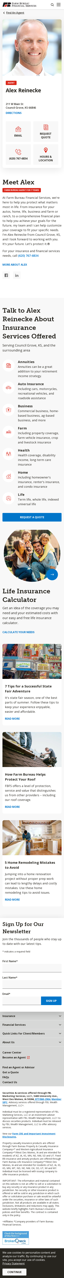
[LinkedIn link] (17, 275)
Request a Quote (32, 517)
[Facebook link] (6, 275)
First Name (10, 961)
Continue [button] (14, 1272)
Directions (13, 113)
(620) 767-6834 (28, 256)
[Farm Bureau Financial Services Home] (19, 4)
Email (6, 994)
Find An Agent (15, 13)
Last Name (9, 977)
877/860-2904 (42, 1099)
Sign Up (51, 1001)
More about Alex (14, 264)
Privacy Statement (13, 1263)
